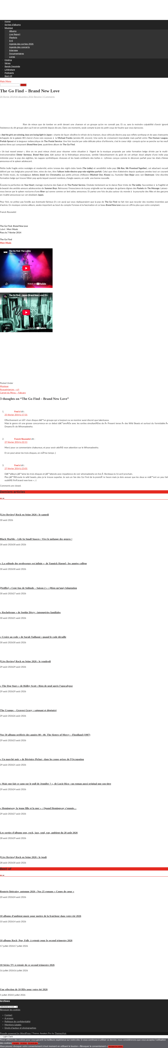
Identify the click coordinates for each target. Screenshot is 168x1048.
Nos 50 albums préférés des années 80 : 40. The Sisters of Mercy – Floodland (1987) (45, 734)
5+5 (11, 40)
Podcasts (9, 73)
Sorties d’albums (13, 24)
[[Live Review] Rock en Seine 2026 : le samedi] (7, 509)
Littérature (10, 69)
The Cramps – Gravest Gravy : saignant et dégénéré (28, 710)
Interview (13, 50)
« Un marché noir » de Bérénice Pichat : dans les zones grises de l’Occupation (42, 759)
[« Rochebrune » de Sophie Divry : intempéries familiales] (7, 607)
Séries (8, 63)
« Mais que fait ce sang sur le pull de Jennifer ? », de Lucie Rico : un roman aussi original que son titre (55, 783)
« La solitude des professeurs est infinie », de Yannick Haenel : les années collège (43, 563)
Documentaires (16, 53)
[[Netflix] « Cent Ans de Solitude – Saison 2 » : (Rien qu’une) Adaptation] (7, 582)
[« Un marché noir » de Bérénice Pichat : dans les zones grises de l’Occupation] (7, 753)
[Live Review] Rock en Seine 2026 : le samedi (24, 514)
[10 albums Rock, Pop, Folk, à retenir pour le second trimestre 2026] (7, 935)
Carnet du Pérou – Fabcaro (13, 393)
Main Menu (5, 81)
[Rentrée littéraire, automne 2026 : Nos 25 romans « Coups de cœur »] (7, 886)
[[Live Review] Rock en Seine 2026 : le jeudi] (7, 851)
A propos (9, 1018)
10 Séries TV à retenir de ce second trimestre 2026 (27, 964)
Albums (12, 31)
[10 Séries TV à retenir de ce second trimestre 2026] (7, 959)
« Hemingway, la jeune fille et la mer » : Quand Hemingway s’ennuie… (38, 808)
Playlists (13, 37)
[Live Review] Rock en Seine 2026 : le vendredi (25, 661)
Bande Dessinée (12, 66)
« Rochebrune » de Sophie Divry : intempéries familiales (30, 612)
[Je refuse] (39, 1043)
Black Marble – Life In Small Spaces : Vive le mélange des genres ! (36, 539)
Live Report (14, 34)
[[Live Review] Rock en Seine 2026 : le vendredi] (7, 655)
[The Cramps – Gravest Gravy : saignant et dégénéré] (7, 704)
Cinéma (8, 60)
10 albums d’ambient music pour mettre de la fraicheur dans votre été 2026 (40, 916)
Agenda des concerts (19, 47)
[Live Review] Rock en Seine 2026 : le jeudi (23, 857)
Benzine (38, 97)
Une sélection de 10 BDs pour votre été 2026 (24, 989)
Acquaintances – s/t (9, 390)
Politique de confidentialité (17, 1022)
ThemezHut (60, 1033)
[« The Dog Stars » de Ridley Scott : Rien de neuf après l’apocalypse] (7, 680)
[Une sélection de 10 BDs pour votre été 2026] (7, 984)
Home (8, 21)
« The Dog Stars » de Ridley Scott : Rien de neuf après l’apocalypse (36, 685)
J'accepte (16, 1043)
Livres (12, 56)
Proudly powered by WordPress (15, 1033)
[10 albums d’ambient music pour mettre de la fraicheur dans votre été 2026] (7, 910)
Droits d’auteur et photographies (20, 1028)
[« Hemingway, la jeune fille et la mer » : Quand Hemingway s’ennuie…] (7, 802)
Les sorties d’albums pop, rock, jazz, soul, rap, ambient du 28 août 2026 (39, 832)
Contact (8, 1015)
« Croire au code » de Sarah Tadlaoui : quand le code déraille (33, 636)
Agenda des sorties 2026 (21, 44)
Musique (9, 28)
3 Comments (48, 97)
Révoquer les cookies (10, 1010)
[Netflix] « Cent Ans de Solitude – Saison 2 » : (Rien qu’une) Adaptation (38, 587)
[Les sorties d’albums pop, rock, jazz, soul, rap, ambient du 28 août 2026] (7, 827)
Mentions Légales (13, 1025)
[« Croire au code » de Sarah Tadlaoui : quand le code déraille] (7, 631)
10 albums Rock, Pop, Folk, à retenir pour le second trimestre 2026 (36, 940)
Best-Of (8, 76)
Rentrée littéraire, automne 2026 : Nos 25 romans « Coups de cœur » (37, 891)
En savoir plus (32, 1043)
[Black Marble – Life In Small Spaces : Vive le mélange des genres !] (7, 533)
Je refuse (23, 1043)
